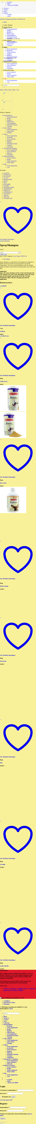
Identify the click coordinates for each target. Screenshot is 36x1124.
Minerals (9, 67)
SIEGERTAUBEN (8, 187)
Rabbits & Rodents (8, 70)
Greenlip (2, 1073)
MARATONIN (7, 179)
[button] (5, 22)
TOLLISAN (6, 193)
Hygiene (9, 120)
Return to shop (7, 61)
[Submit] (4, 87)
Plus (1, 867)
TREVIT (6, 195)
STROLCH (6, 190)
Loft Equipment (11, 123)
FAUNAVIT (7, 176)
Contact (5, 10)
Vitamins (9, 38)
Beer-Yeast (3, 483)
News (5, 11)
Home (1, 90)
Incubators (10, 50)
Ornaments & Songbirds (10, 62)
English (5, 13)
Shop (5, 90)
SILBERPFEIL (7, 189)
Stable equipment (12, 75)
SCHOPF (6, 186)
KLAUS (5, 178)
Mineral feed (10, 121)
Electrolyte (3, 765)
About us (6, 8)
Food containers (11, 52)
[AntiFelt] (7, 100)
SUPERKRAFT (8, 192)
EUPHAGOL (7, 175)
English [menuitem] (9, 14)
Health (9, 73)
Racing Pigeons (7, 27)
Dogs (4, 78)
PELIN (5, 181)
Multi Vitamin (4, 586)
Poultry (5, 47)
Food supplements (12, 42)
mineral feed (10, 44)
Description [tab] (6, 259)
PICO (5, 182)
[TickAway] (7, 109)
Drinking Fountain (12, 37)
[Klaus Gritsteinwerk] (12, 19)
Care (8, 82)
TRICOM (6, 197)
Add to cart (3, 254)
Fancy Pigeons (7, 40)
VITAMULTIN (7, 198)
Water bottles (10, 77)
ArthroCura (3, 381)
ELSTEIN (6, 173)
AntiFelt (2, 331)
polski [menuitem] (9, 16)
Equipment (10, 60)
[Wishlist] (0, 439)
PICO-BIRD (7, 184)
